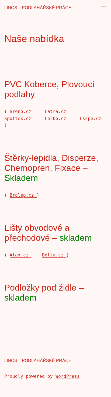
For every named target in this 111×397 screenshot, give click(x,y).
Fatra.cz (57, 111)
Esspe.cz (90, 118)
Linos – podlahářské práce (37, 7)
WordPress (68, 376)
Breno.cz (22, 111)
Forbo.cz (57, 118)
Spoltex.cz (19, 118)
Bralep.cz (23, 195)
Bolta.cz (54, 255)
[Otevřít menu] (103, 8)
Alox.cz (20, 255)
